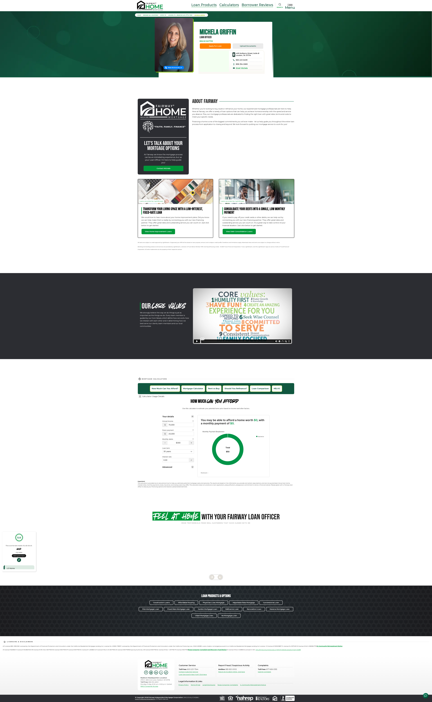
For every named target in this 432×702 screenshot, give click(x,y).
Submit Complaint (264, 672)
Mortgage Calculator (193, 388)
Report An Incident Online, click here (231, 672)
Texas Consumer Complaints (227, 685)
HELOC (277, 388)
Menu (290, 7)
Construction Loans (161, 603)
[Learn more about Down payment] (193, 430)
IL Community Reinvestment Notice (253, 685)
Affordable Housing (186, 603)
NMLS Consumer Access (149, 686)
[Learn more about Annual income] (193, 421)
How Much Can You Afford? (165, 388)
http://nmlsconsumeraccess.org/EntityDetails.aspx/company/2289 (278, 650)
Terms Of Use (195, 685)
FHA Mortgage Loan (150, 609)
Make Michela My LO (175, 67)
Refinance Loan (232, 609)
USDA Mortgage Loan (204, 616)
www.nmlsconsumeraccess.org (145, 699)
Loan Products (204, 5)
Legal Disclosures (208, 685)
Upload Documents (248, 46)
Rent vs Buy (214, 388)
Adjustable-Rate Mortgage (244, 603)
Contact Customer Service (188, 672)
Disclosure (204, 473)
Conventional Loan (271, 603)
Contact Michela (163, 168)
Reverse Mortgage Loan (280, 609)
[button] (165, 443)
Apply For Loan (215, 46)
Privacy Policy (184, 685)
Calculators (229, 5)
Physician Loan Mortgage (213, 603)
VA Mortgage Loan (229, 616)
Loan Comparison (260, 388)
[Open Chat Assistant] (425, 695)
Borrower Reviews (257, 5)
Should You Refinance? (236, 388)
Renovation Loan (254, 609)
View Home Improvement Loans (158, 232)
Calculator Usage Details (153, 396)
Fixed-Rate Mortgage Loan (178, 609)
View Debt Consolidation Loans (239, 232)
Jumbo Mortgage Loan (207, 609)
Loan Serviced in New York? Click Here (193, 674)
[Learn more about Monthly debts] (193, 439)
